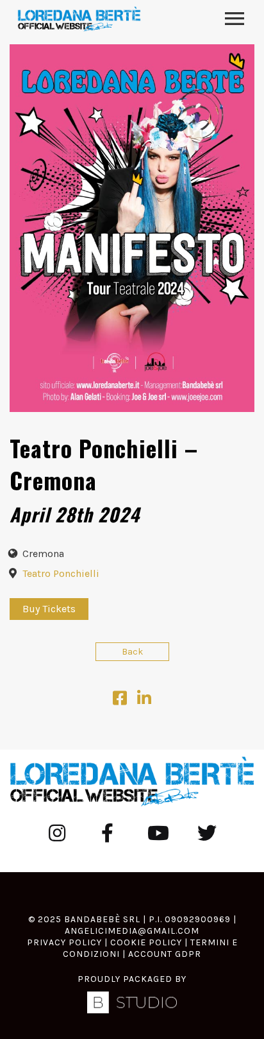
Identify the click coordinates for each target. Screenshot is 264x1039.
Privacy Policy (64, 942)
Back (132, 651)
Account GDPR (164, 954)
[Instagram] (57, 833)
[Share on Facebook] (120, 701)
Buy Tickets (49, 609)
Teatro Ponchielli (60, 573)
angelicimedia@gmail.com (132, 930)
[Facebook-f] (107, 833)
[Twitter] (207, 833)
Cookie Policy (146, 942)
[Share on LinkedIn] (144, 701)
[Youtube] (157, 833)
